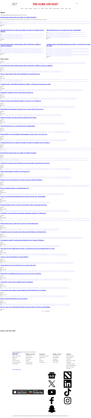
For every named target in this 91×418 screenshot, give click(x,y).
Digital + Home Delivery (16, 355)
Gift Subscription (15, 363)
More (70, 8)
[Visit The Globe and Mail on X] (52, 384)
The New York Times (15, 360)
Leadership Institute (29, 363)
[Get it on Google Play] (36, 392)
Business (30, 8)
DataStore (27, 360)
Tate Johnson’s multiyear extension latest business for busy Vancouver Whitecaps (22, 240)
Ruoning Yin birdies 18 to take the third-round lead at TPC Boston (18, 117)
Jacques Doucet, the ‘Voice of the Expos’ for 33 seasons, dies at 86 (18, 265)
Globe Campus (28, 359)
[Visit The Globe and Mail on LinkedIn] (68, 384)
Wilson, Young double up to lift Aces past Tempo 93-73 (15, 171)
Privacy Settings (55, 362)
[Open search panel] (15, 4)
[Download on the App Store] (20, 392)
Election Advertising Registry (71, 365)
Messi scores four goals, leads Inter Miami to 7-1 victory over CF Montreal (20, 101)
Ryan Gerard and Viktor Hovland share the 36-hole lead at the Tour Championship (22, 196)
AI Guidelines (68, 368)
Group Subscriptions (29, 357)
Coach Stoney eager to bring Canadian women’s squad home (16, 282)
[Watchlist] (17, 4)
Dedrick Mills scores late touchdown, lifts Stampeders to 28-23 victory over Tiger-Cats (23, 134)
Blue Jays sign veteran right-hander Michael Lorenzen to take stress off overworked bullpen (25, 307)
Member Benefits (56, 360)
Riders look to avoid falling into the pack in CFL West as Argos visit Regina (20, 273)
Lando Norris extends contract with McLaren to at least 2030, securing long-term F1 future (25, 163)
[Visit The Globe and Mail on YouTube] (52, 392)
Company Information (70, 355)
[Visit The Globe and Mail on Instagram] (68, 401)
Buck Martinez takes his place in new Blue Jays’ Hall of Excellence (18, 17)
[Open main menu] (13, 4)
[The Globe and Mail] (45, 4)
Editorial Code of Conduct (70, 360)
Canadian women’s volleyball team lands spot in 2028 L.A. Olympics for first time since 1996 (25, 84)
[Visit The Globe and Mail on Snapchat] (52, 409)
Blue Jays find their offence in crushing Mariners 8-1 (14, 188)
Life (39, 8)
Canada (26, 8)
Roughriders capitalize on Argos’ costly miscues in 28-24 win (16, 92)
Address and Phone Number (44, 355)
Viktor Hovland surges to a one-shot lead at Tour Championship (63, 30)
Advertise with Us (29, 355)
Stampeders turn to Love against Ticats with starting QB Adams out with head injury (23, 232)
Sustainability (68, 362)
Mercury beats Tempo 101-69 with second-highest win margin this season (20, 74)
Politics (50, 8)
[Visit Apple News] (68, 375)
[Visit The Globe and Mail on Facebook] (52, 401)
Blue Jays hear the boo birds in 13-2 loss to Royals (13, 298)
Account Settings (55, 355)
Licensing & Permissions (70, 363)
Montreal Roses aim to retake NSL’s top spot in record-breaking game (19, 223)
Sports (66, 8)
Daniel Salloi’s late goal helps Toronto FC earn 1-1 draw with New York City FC (22, 109)
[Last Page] (49, 311)
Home (22, 8)
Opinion (42, 8)
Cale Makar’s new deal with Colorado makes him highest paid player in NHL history (23, 213)
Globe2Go (14, 359)
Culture (62, 8)
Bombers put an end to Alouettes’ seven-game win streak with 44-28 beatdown (21, 180)
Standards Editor (42, 357)
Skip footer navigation (16, 352)
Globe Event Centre (29, 362)
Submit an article (42, 362)
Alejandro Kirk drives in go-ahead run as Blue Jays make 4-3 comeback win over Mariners (25, 142)
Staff (40, 359)
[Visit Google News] (52, 375)
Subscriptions (55, 359)
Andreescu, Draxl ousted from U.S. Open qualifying (14, 257)
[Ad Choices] (77, 4)
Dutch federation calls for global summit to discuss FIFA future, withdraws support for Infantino (26, 65)
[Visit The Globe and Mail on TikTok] (68, 392)
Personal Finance (56, 8)
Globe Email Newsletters (16, 362)
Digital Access (14, 357)
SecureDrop (41, 360)
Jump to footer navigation (16, 369)
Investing (35, 8)
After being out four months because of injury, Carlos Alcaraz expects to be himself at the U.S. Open (27, 248)
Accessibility (68, 359)
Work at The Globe (69, 357)
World (46, 8)
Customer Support (56, 357)
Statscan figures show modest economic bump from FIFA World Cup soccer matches (23, 290)
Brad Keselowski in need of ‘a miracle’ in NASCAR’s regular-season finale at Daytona (23, 205)
